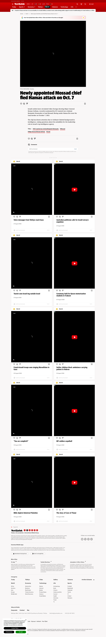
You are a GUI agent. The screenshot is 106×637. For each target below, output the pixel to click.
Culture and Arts (57, 592)
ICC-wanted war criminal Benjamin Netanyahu (46, 129)
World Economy (29, 594)
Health (55, 596)
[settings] (85, 4)
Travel (54, 600)
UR (37, 530)
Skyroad (33, 621)
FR (32, 530)
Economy (28, 583)
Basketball (70, 588)
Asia (12, 590)
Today (13, 579)
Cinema (55, 590)
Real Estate (28, 590)
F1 (68, 594)
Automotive (28, 586)
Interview (55, 598)
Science (41, 594)
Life (54, 583)
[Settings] (76, 7)
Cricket (69, 596)
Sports (70, 583)
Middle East (14, 594)
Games (41, 586)
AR (29, 530)
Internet (41, 588)
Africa (12, 586)
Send (75, 149)
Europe (13, 592)
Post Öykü (44, 621)
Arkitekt (39, 621)
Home (21, 13)
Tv (54, 602)
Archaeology (56, 586)
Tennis (69, 592)
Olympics (70, 598)
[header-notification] (81, 4)
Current (55, 594)
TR (24, 530)
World (27, 13)
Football (70, 586)
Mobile (41, 590)
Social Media (42, 596)
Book (54, 588)
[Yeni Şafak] (19, 4)
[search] (77, 4)
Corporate (14, 610)
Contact (22, 610)
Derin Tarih (27, 621)
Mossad (63, 129)
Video (41, 579)
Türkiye (27, 579)
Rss (28, 610)
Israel (48, 131)
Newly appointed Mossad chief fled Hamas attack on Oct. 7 (44, 13)
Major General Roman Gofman (37, 131)
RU (34, 530)
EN (27, 530)
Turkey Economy (29, 592)
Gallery (55, 579)
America (13, 588)
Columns (70, 579)
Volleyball (70, 590)
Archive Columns (87, 579)
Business (27, 588)
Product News (42, 592)
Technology (42, 583)
